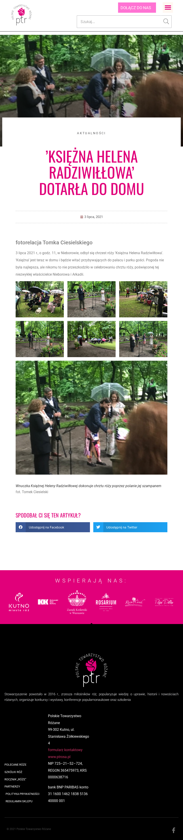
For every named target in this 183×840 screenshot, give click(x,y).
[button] (168, 7)
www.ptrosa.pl (59, 757)
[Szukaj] (166, 21)
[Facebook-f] (173, 830)
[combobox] (119, 21)
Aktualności (91, 133)
